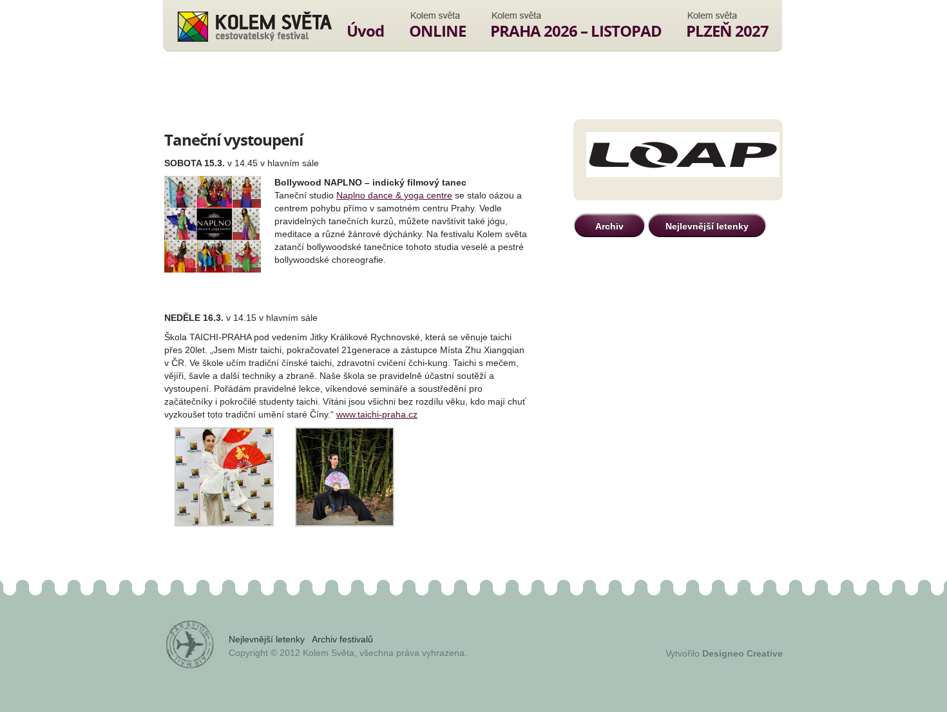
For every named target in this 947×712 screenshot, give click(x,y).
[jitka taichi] (344, 523)
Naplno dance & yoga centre (394, 195)
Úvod (365, 30)
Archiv (609, 226)
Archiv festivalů (342, 639)
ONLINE (437, 30)
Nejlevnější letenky (707, 226)
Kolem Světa (254, 26)
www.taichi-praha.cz (376, 414)
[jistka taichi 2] (224, 523)
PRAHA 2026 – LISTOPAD (576, 30)
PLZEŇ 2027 (727, 30)
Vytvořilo (724, 653)
